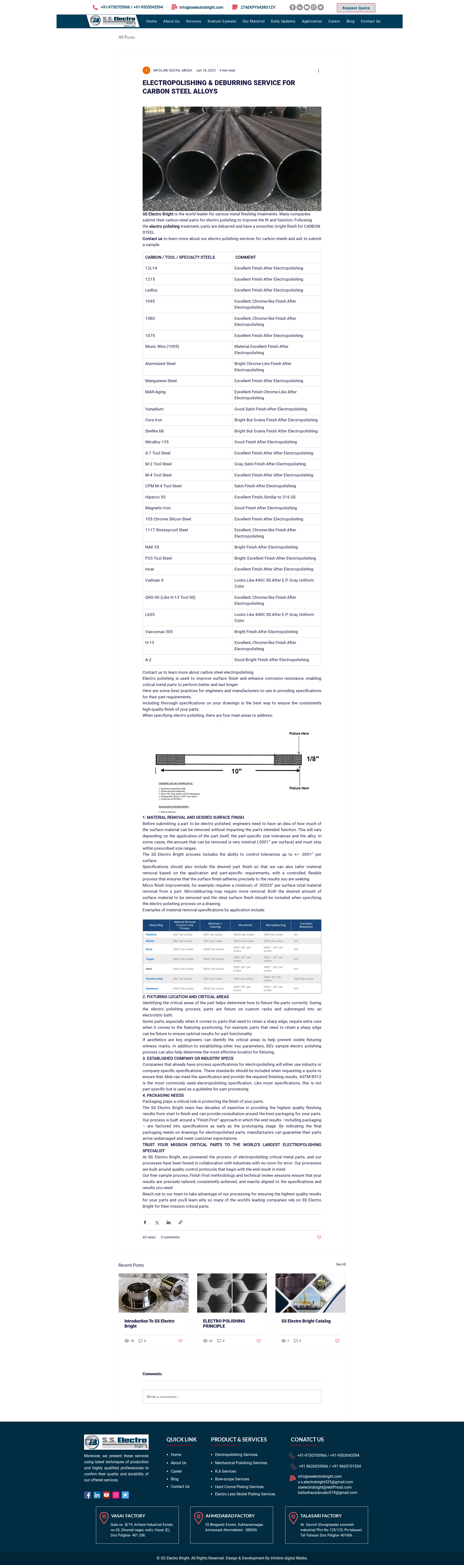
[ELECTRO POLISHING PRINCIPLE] (232, 1293)
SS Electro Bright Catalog (306, 1321)
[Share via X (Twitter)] (156, 1222)
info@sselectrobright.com (201, 7)
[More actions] (318, 70)
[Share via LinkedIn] (168, 1222)
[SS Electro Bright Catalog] (310, 1293)
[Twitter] (321, 7)
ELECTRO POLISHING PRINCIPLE (224, 1323)
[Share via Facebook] (145, 1222)
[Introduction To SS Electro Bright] (153, 1293)
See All (341, 1264)
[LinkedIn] (300, 7)
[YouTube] (307, 7)
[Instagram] (314, 7)
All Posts (126, 37)
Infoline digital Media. (289, 1558)
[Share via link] (180, 1222)
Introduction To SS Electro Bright (149, 1323)
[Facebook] (293, 7)
